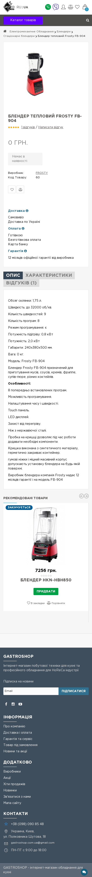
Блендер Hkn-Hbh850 (45, 580)
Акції (7, 778)
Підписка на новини (18, 681)
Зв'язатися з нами (17, 796)
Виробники (12, 771)
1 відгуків (28, 127)
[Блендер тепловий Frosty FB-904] (46, 74)
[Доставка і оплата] (27, 211)
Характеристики (48, 275)
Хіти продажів (14, 784)
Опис (13, 275)
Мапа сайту (12, 803)
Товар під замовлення (20, 745)
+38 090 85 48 (27, 824)
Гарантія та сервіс (17, 739)
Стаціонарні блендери (19, 36)
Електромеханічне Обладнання (32, 31)
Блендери (64, 31)
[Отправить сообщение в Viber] (55, 7)
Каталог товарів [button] (23, 20)
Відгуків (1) (21, 283)
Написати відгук (50, 127)
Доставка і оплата (17, 732)
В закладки (12, 189)
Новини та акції (15, 751)
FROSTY (42, 173)
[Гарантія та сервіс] (25, 251)
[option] (45, 557)
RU (19, 7)
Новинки (10, 790)
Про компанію (14, 726)
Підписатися (74, 691)
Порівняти (20, 189)
